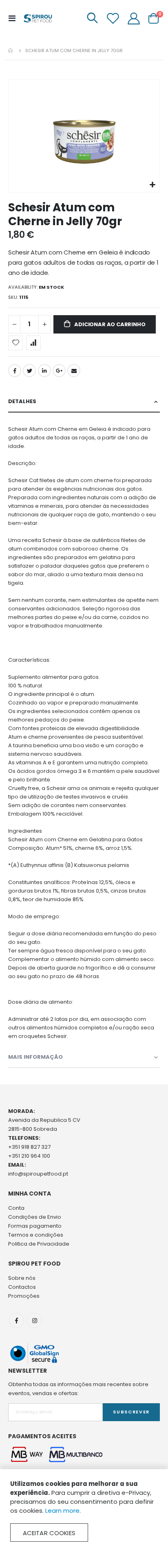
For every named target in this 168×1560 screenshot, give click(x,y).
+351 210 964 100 (29, 1156)
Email (73, 370)
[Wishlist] (113, 18)
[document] (84, 1510)
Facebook (14, 370)
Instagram (34, 1320)
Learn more (62, 1510)
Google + (59, 370)
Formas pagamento (35, 1226)
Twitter (29, 370)
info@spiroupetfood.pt (38, 1174)
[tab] (84, 401)
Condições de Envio (34, 1217)
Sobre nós (21, 1278)
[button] (152, 185)
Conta (16, 1208)
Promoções (24, 1296)
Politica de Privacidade (38, 1244)
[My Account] (134, 18)
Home (11, 50)
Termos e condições (35, 1235)
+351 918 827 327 (29, 1147)
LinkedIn (44, 370)
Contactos (22, 1287)
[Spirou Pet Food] (37, 18)
